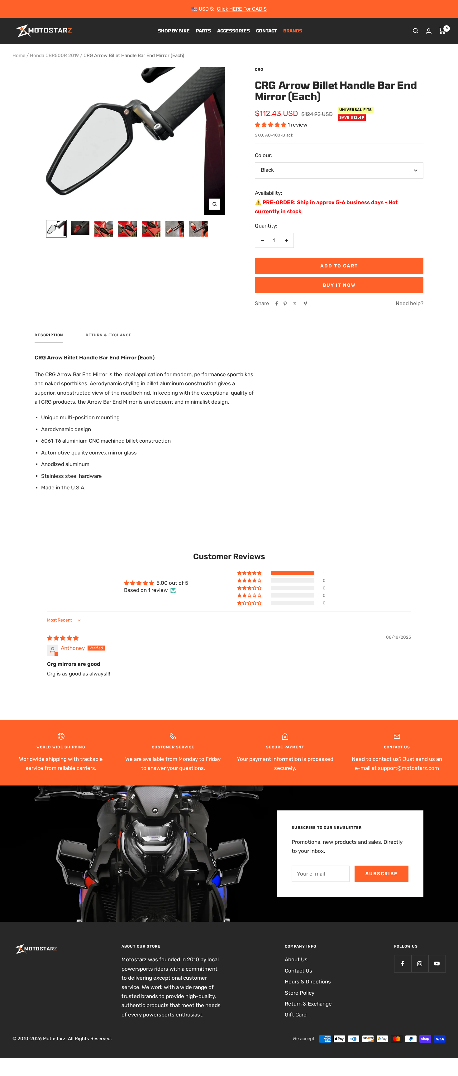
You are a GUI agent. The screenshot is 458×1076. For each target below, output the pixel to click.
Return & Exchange (109, 335)
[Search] (415, 31)
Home (18, 55)
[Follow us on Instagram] (419, 963)
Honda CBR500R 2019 (54, 55)
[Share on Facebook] (276, 303)
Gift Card (296, 1014)
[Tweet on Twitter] (295, 303)
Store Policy (299, 993)
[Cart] (442, 31)
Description (49, 335)
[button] (271, 125)
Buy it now (339, 285)
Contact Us (298, 971)
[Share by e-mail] (305, 303)
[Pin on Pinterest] (285, 303)
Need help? (409, 303)
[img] (63, 638)
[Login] (429, 31)
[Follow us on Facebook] (402, 963)
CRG (259, 69)
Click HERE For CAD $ (242, 9)
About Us (296, 959)
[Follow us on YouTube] (437, 963)
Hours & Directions (308, 981)
